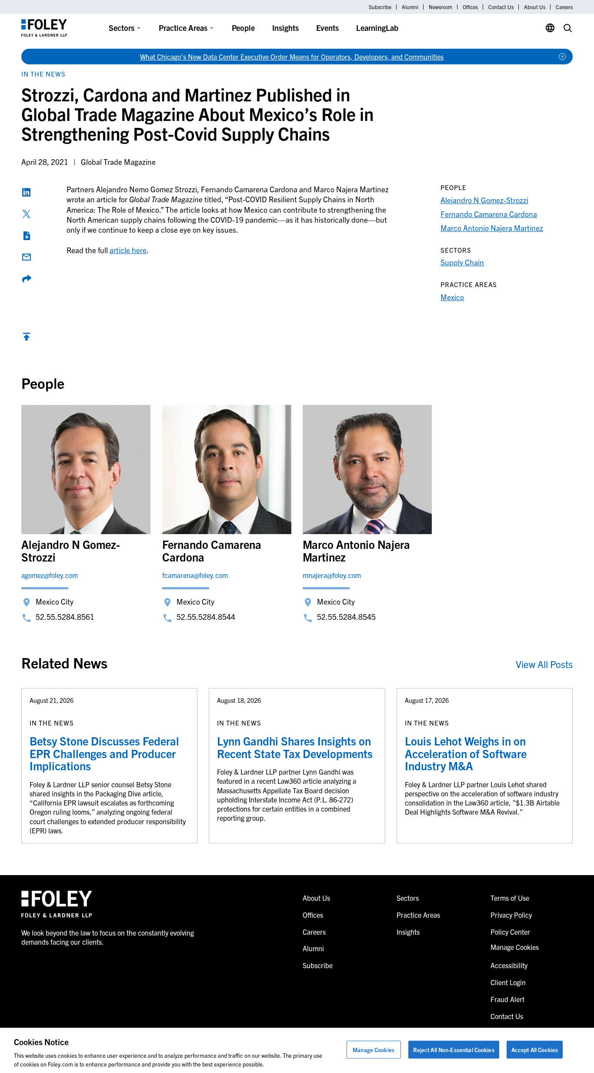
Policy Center (510, 931)
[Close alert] (562, 56)
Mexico (452, 296)
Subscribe (380, 7)
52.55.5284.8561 (65, 616)
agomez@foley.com (49, 575)
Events (327, 28)
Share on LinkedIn (26, 192)
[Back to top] (26, 338)
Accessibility (509, 965)
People (243, 28)
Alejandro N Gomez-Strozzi (484, 199)
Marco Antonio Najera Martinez (491, 227)
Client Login (508, 982)
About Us (534, 7)
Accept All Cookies (534, 1049)
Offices (470, 7)
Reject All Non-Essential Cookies (453, 1049)
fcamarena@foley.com (195, 575)
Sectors (121, 28)
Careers (564, 7)
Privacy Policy (511, 914)
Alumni (410, 7)
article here (128, 249)
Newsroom (440, 7)
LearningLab (377, 28)
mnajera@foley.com (332, 575)
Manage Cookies (373, 1049)
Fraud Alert (507, 999)
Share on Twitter (26, 214)
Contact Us (501, 7)
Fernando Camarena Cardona (488, 213)
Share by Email (26, 257)
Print (26, 236)
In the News (43, 74)
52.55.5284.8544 (206, 616)
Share (26, 279)
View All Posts (544, 664)
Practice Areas (183, 28)
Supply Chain (462, 262)
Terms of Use (510, 897)
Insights (285, 28)
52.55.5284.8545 (346, 616)
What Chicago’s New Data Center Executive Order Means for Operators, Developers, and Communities (292, 56)
